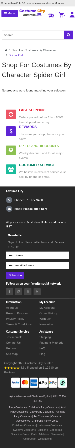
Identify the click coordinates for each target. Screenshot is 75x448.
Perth (34, 434)
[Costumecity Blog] (37, 291)
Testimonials (14, 337)
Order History (48, 313)
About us (12, 307)
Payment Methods (51, 342)
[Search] (68, 35)
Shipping (45, 337)
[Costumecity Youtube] (27, 291)
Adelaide (44, 434)
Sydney (17, 429)
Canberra (55, 429)
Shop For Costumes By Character (33, 50)
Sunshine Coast (20, 434)
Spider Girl (16, 55)
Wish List (45, 318)
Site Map (12, 353)
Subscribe (15, 275)
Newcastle (57, 434)
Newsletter (46, 324)
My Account (47, 307)
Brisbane (43, 429)
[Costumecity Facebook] (9, 291)
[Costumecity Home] (6, 50)
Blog (42, 353)
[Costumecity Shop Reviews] (12, 367)
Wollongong (45, 438)
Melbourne (30, 429)
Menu (11, 13)
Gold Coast (29, 438)
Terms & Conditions (19, 324)
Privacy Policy (15, 318)
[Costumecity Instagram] (18, 291)
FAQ (42, 348)
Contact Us (13, 342)
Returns (11, 348)
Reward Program (17, 313)
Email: (30, 208)
